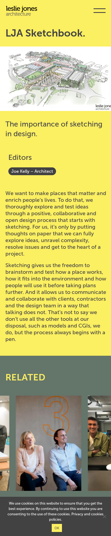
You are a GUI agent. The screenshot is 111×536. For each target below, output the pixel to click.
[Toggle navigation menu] (99, 14)
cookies (97, 514)
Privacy (77, 514)
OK (57, 528)
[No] (104, 516)
